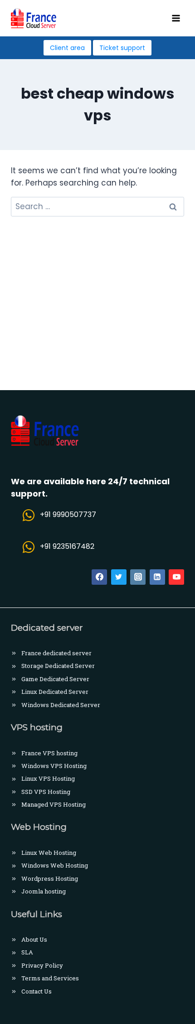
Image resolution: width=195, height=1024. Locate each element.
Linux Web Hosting (48, 852)
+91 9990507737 (68, 514)
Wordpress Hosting (49, 878)
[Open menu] (175, 18)
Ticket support (122, 47)
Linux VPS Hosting (48, 778)
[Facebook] (99, 577)
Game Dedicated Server (55, 679)
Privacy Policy (42, 965)
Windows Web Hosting (54, 865)
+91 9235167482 (67, 546)
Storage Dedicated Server (58, 666)
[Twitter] (119, 577)
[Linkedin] (157, 577)
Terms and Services (50, 978)
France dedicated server (56, 653)
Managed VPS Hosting (53, 804)
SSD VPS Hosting (45, 792)
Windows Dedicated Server (60, 705)
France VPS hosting (49, 753)
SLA (27, 952)
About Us (34, 939)
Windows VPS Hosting (54, 766)
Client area (67, 47)
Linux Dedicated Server (54, 692)
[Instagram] (138, 577)
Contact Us (36, 991)
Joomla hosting (43, 891)
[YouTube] (176, 577)
